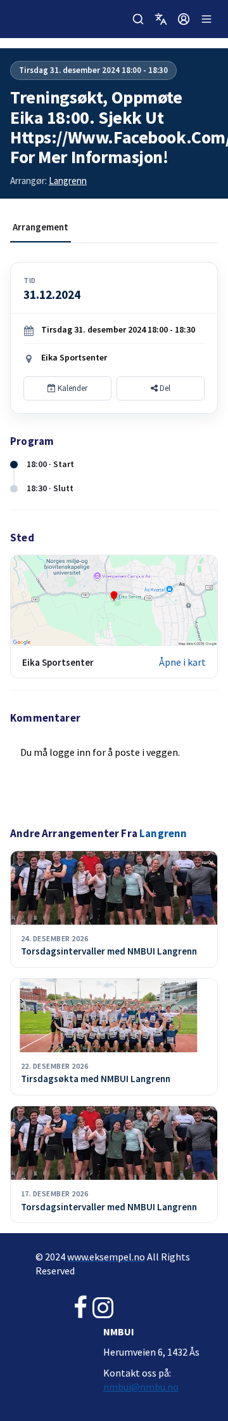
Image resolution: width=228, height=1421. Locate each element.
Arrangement (40, 227)
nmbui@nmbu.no (141, 1386)
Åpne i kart (182, 662)
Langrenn (68, 181)
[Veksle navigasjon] (206, 19)
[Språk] (160, 19)
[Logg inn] (183, 19)
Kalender (71, 388)
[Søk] (138, 19)
